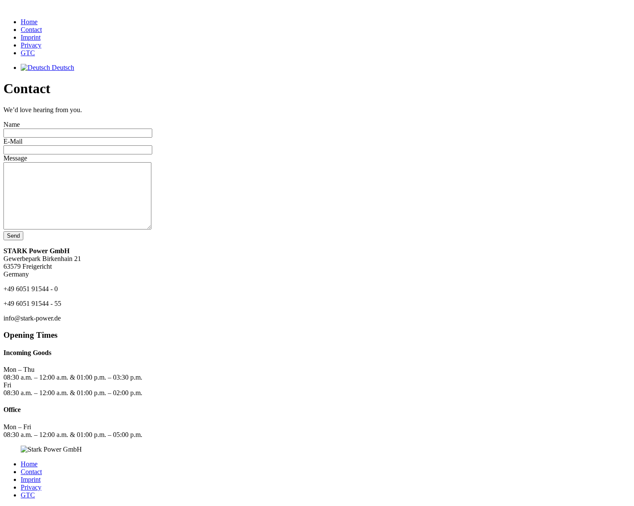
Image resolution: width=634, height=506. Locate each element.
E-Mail (12, 141)
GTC (28, 53)
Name (11, 124)
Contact (31, 29)
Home (29, 21)
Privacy (31, 45)
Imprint (31, 37)
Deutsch (62, 67)
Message (15, 158)
